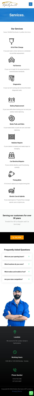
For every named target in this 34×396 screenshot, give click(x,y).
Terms (20, 391)
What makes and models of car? (15, 272)
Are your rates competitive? (13, 279)
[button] (17, 256)
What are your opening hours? (14, 256)
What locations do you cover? (14, 264)
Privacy (14, 391)
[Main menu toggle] (30, 4)
